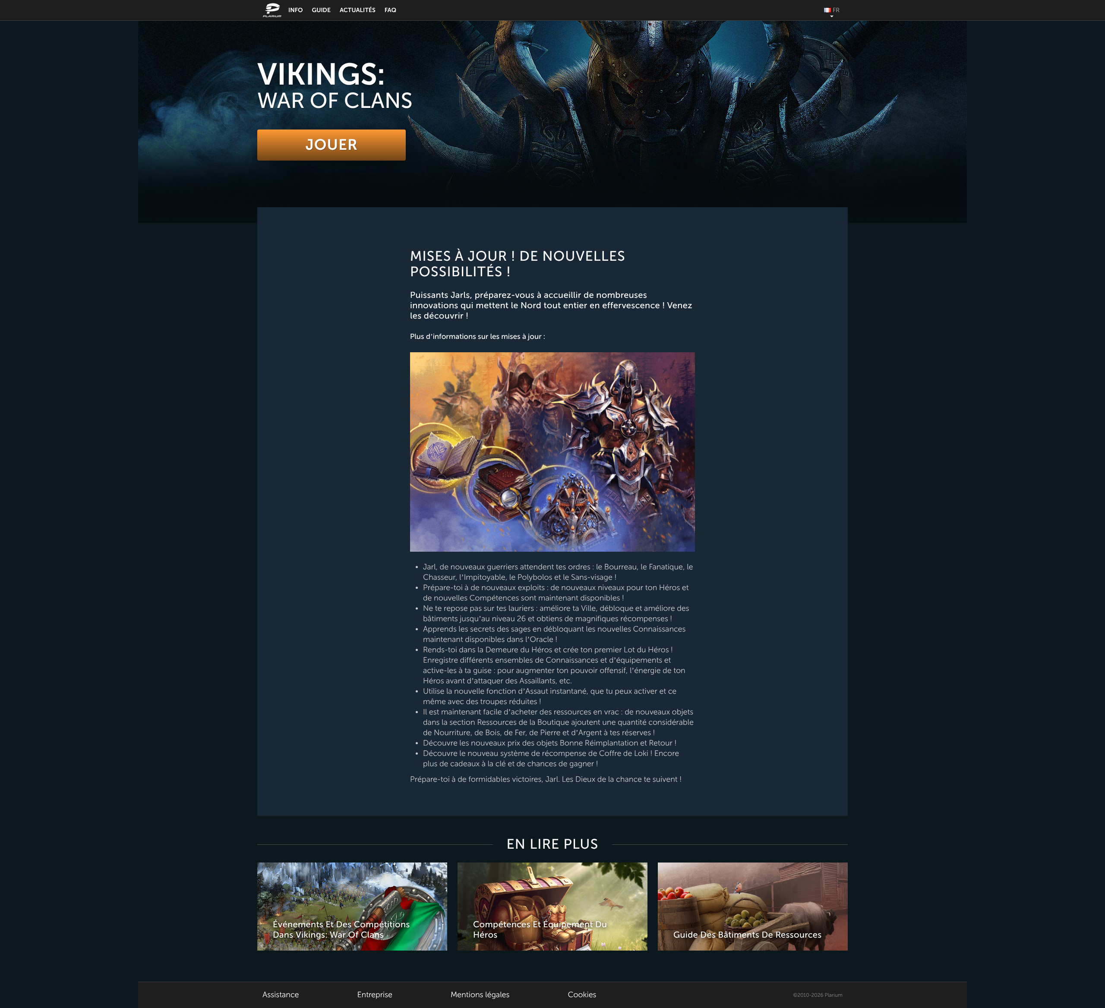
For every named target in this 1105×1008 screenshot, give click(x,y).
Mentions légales (480, 995)
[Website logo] (273, 10)
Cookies (582, 995)
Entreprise (375, 995)
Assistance (280, 995)
